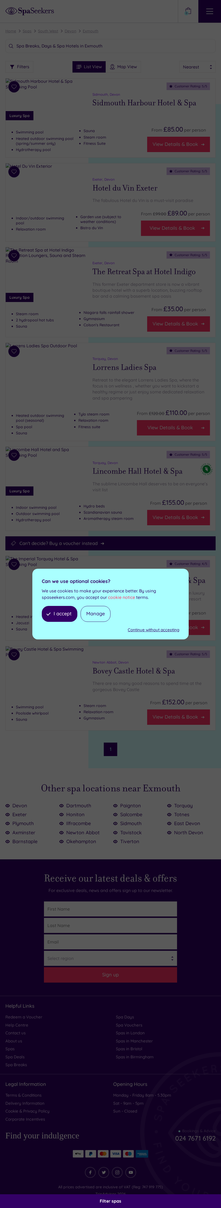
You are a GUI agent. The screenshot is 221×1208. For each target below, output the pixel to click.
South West (48, 31)
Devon (70, 31)
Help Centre (16, 1025)
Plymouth (23, 823)
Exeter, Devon (103, 179)
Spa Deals (15, 1056)
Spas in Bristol (129, 1048)
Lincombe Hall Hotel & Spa (137, 471)
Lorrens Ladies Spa (124, 367)
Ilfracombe (78, 823)
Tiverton (129, 841)
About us (13, 1041)
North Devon (188, 832)
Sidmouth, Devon (106, 94)
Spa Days (125, 1017)
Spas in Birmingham (135, 1056)
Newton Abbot (83, 832)
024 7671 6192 (195, 1138)
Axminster (23, 832)
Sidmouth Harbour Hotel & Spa (144, 103)
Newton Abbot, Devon (110, 662)
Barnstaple (24, 841)
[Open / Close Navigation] (209, 11)
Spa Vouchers (129, 1025)
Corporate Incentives (25, 1119)
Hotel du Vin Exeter (124, 188)
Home (10, 31)
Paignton (130, 805)
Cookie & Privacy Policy (27, 1111)
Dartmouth (78, 805)
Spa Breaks (16, 1064)
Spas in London (130, 1032)
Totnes (181, 814)
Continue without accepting (153, 629)
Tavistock (131, 832)
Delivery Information (24, 1103)
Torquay (183, 805)
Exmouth (90, 31)
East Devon (187, 823)
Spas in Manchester (134, 1041)
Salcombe (131, 814)
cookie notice (121, 597)
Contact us (15, 1032)
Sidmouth (130, 823)
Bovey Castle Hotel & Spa (133, 671)
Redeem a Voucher (23, 1017)
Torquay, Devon (105, 358)
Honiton (75, 814)
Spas (27, 31)
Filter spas (110, 1201)
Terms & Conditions (23, 1095)
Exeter (19, 814)
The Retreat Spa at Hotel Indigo (144, 272)
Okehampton (81, 841)
